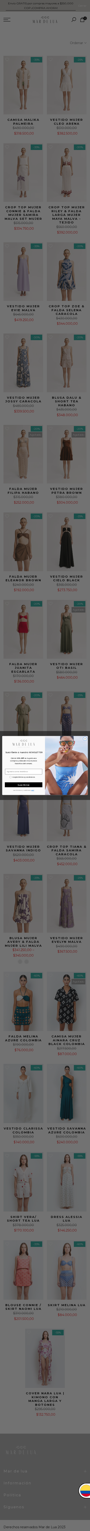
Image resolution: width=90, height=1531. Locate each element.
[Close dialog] (85, 739)
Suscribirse (24, 784)
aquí (32, 790)
